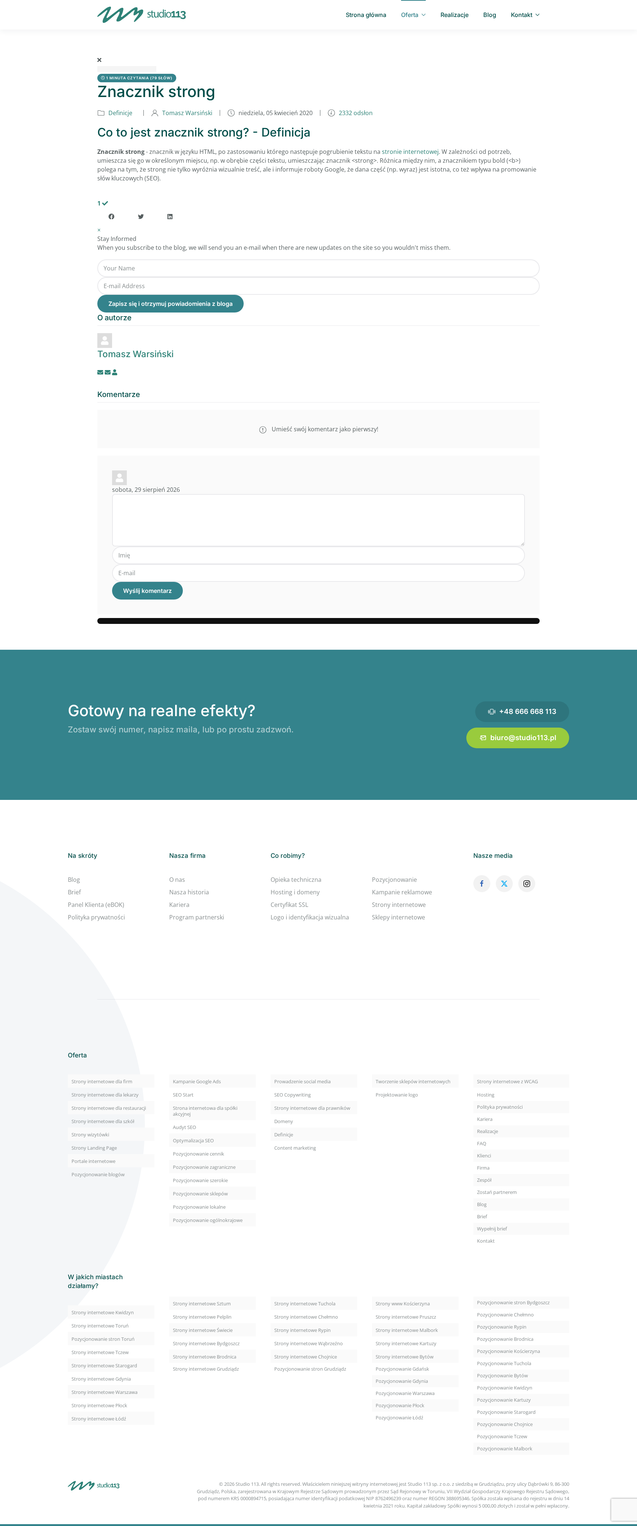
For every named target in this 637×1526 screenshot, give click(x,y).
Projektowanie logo (397, 1094)
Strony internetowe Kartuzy (406, 1343)
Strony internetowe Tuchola (304, 1303)
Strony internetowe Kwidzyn (103, 1312)
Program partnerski (196, 917)
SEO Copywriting (292, 1094)
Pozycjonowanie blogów (98, 1174)
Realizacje (455, 14)
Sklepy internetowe (398, 917)
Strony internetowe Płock (99, 1405)
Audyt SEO (184, 1127)
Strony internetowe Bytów (405, 1356)
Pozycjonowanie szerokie (200, 1180)
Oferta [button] (409, 14)
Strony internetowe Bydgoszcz (206, 1343)
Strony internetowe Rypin (302, 1330)
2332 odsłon (356, 113)
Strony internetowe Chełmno (306, 1316)
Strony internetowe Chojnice (305, 1356)
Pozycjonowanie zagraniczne (204, 1167)
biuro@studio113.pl (523, 737)
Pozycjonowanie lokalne (199, 1207)
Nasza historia (189, 892)
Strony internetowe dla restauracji (109, 1108)
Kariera (179, 905)
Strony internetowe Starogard (104, 1365)
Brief (74, 892)
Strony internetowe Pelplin (202, 1316)
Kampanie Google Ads (197, 1081)
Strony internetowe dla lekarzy (105, 1094)
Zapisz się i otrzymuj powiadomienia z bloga (170, 303)
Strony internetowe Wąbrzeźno (308, 1343)
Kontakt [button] (521, 14)
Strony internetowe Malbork (407, 1330)
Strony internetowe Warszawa (105, 1392)
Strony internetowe (399, 905)
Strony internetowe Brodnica (204, 1356)
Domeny (283, 1121)
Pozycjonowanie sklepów (200, 1193)
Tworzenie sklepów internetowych (413, 1081)
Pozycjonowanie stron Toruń (103, 1339)
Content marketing (295, 1147)
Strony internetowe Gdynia (101, 1378)
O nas (177, 880)
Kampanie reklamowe (402, 892)
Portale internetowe (93, 1161)
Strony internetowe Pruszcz (406, 1316)
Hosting (485, 1094)
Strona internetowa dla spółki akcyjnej (205, 1111)
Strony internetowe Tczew (100, 1352)
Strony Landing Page (94, 1147)
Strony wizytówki (90, 1134)
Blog (489, 14)
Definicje (120, 113)
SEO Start (183, 1094)
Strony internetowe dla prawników (312, 1108)
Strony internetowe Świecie (203, 1330)
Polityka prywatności (96, 917)
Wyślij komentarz (147, 590)
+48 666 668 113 (527, 711)
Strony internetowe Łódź (99, 1418)
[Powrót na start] (141, 15)
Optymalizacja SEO (193, 1140)
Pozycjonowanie (394, 880)
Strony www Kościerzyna (403, 1303)
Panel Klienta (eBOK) (96, 905)
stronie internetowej (410, 152)
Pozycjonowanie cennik (198, 1153)
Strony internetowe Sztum (202, 1303)
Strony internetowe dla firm (102, 1081)
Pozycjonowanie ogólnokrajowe (208, 1220)
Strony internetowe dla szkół (103, 1121)
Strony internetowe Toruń (100, 1325)
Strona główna (366, 14)
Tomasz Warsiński (187, 113)
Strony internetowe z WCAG (507, 1081)
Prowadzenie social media (302, 1081)
